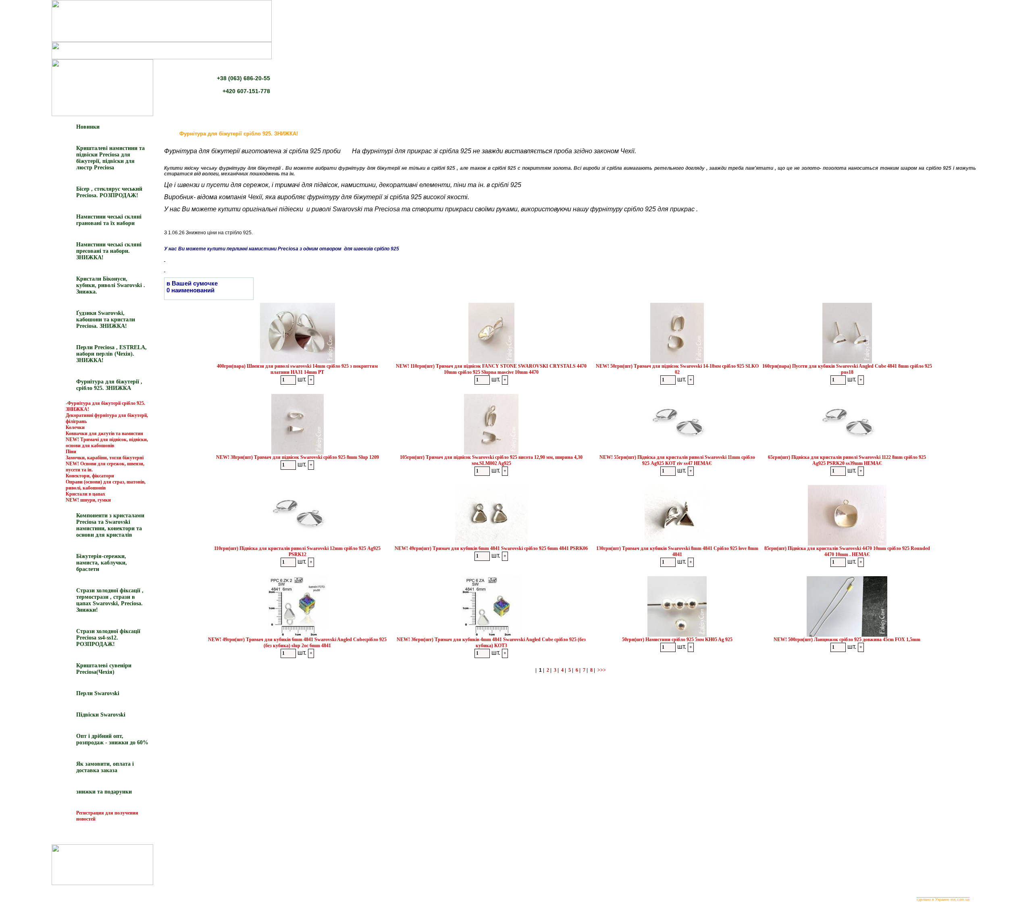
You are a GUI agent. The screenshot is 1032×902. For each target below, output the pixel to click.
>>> (601, 670)
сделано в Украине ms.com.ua (943, 900)
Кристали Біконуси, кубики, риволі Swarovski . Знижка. (110, 285)
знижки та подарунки (104, 792)
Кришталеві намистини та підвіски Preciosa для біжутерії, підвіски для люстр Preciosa (110, 158)
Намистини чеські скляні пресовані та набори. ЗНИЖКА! (108, 251)
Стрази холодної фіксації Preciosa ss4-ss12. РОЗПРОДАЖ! (108, 637)
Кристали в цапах (85, 494)
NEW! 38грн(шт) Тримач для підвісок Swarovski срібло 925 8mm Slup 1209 (297, 457)
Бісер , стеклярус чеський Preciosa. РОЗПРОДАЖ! (109, 192)
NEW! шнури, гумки (88, 500)
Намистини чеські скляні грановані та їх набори (108, 220)
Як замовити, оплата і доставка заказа (105, 767)
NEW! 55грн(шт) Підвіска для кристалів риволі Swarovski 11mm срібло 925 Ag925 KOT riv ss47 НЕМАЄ (677, 460)
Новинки (88, 127)
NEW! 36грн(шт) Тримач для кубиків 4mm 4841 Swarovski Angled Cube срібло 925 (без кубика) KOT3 (491, 642)
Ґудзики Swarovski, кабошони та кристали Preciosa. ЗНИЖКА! (105, 319)
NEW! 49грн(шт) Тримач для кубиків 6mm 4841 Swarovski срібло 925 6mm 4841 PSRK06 (491, 548)
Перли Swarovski (97, 693)
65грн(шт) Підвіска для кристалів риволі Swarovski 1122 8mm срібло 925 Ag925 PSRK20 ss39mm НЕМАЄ (847, 460)
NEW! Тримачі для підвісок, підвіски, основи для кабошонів (107, 442)
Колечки (75, 427)
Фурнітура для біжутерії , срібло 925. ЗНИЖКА (109, 385)
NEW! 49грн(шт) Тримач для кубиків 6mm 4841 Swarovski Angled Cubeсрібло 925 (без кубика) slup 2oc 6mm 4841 (297, 642)
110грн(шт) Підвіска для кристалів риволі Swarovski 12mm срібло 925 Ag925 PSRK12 (297, 551)
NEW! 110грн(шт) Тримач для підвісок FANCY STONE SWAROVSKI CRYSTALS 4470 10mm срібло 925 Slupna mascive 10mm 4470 (491, 369)
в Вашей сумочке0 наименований (192, 287)
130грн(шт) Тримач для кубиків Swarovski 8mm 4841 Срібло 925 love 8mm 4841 (677, 551)
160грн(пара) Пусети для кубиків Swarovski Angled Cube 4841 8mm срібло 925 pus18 (847, 369)
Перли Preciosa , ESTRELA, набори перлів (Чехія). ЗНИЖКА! (111, 353)
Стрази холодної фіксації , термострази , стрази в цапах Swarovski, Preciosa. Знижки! (110, 600)
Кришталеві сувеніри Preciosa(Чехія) (103, 668)
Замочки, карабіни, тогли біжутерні (105, 457)
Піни (71, 451)
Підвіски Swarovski (100, 715)
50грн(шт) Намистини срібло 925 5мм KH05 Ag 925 (677, 639)
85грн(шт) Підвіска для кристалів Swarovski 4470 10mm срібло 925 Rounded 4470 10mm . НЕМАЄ (847, 551)
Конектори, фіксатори (90, 476)
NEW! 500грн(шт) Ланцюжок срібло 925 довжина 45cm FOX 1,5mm (847, 639)
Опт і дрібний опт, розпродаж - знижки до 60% (112, 739)
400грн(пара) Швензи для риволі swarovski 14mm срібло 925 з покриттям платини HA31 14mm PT (297, 369)
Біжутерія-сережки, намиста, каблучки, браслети (101, 562)
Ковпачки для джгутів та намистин (104, 433)
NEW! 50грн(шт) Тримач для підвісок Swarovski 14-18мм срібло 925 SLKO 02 (677, 369)
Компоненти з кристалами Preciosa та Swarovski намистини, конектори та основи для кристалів (110, 525)
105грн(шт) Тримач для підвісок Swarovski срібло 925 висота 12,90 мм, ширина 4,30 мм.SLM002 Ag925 (491, 460)
